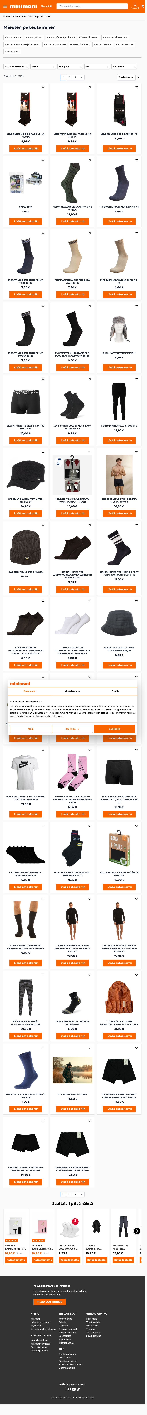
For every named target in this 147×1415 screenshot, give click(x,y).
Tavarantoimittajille (68, 1329)
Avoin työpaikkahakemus (43, 1329)
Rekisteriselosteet (68, 1361)
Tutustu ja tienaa (39, 1350)
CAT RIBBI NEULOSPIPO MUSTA (26, 572)
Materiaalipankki (67, 1368)
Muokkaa (70, 729)
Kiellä (30, 729)
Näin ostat (91, 1319)
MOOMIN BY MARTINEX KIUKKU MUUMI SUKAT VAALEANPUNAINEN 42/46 (72, 799)
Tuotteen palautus (68, 1354)
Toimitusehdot (93, 1322)
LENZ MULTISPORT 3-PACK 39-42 (119, 134)
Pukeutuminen (20, 16)
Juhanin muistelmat (40, 1322)
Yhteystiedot (65, 1319)
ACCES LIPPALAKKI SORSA (72, 1094)
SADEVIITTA (25, 207)
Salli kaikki (114, 729)
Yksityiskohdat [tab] (72, 691)
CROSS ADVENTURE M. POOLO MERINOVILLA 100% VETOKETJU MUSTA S (72, 948)
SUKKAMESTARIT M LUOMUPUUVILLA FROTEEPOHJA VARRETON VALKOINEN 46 (72, 650)
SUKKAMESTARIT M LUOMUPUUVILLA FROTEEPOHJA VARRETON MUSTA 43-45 (25, 650)
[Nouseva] (139, 77)
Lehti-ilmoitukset (39, 1340)
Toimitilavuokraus (67, 1332)
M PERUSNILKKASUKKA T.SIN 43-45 (119, 207)
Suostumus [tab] (29, 691)
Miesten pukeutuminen (39, 16)
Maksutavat (92, 1325)
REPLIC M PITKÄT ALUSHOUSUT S (119, 426)
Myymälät (36, 1325)
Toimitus (90, 1329)
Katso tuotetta (16, 1259)
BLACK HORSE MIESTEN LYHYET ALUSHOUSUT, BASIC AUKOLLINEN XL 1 (119, 799)
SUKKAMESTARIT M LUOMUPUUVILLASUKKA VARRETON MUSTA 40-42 (72, 575)
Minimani (35, 1319)
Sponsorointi (65, 1336)
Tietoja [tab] (115, 691)
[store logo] (23, 6)
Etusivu (6, 16)
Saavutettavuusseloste (70, 1364)
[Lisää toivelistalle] (43, 87)
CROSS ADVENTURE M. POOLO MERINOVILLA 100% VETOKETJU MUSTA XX (119, 948)
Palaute (62, 1322)
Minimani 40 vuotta (40, 1344)
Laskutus (63, 1325)
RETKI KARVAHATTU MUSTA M (119, 353)
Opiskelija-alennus (40, 1347)
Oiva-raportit (65, 1357)
